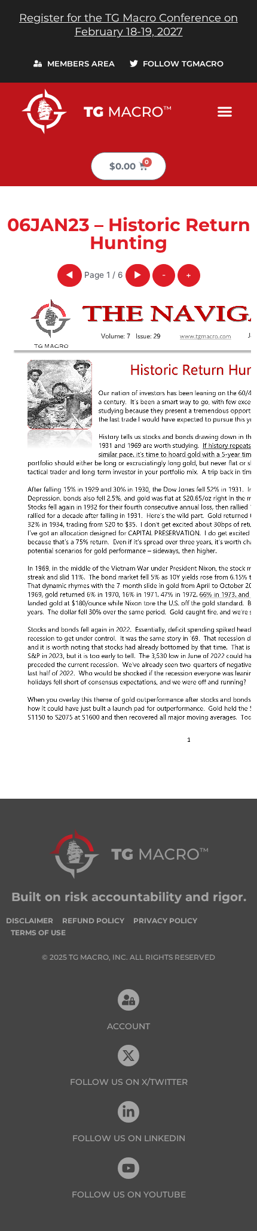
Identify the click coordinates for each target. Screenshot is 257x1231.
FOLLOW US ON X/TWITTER (129, 1082)
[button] (224, 111)
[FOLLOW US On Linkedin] (128, 1112)
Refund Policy (93, 920)
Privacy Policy (165, 920)
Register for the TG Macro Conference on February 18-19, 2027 (128, 24)
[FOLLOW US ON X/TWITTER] (128, 1055)
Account (128, 1026)
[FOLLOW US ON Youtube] (128, 1168)
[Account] (128, 1000)
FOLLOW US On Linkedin (128, 1138)
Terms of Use (38, 932)
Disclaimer (29, 920)
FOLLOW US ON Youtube (129, 1194)
